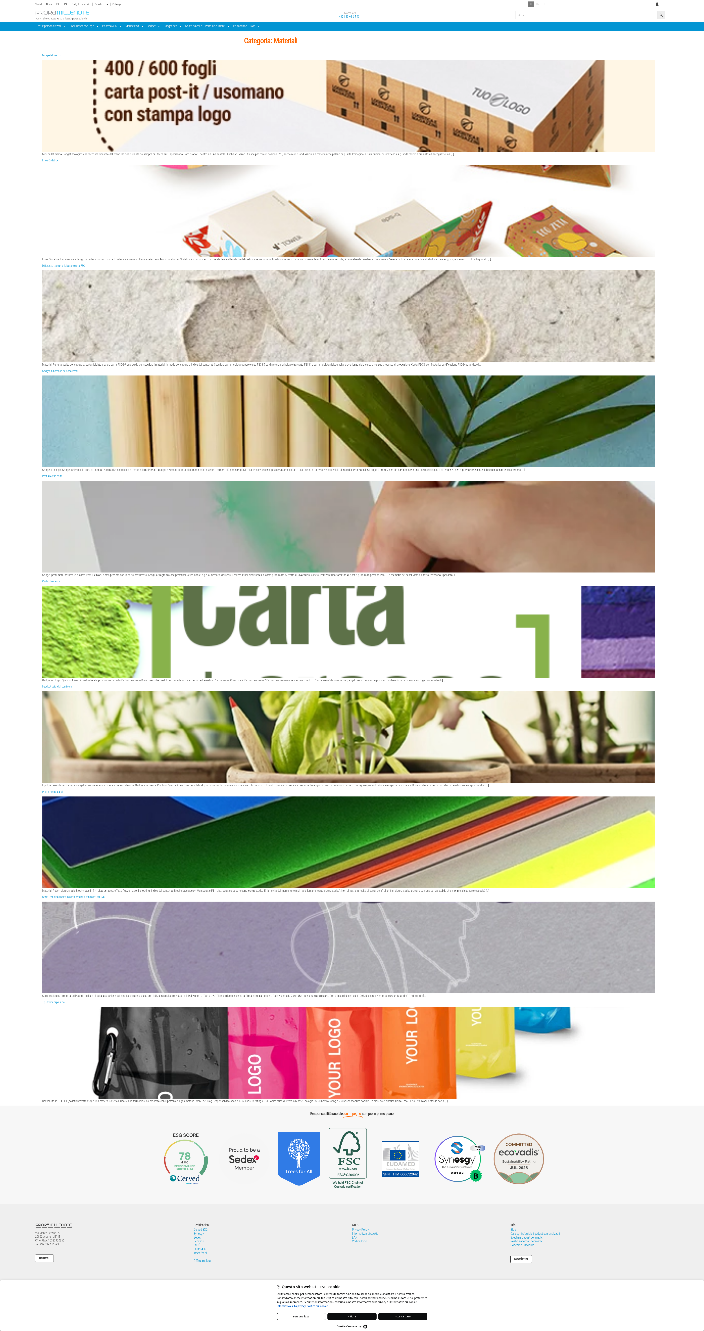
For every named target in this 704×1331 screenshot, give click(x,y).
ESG (58, 4)
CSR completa (202, 1261)
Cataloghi (116, 4)
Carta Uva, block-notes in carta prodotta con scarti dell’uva (73, 897)
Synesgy (199, 1233)
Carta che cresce (51, 581)
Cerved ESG (201, 1229)
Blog (252, 26)
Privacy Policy (360, 1229)
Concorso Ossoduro (522, 1245)
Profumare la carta (52, 476)
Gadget (151, 26)
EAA (354, 1237)
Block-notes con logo (81, 26)
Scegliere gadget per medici (526, 1237)
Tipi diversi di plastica (53, 1002)
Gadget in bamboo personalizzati (60, 371)
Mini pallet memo (51, 55)
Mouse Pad (132, 26)
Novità (49, 4)
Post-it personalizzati (48, 26)
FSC (66, 4)
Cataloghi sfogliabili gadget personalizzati (535, 1233)
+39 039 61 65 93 (349, 16)
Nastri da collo (193, 26)
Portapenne (240, 26)
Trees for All (201, 1253)
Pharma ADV (109, 26)
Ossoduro (99, 4)
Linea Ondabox (50, 160)
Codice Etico (359, 1241)
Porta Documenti (215, 26)
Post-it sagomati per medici (526, 1241)
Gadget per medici (81, 4)
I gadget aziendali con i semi (57, 686)
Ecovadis (199, 1241)
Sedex (197, 1237)
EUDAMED (200, 1249)
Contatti (38, 4)
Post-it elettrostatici (52, 792)
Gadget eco (170, 26)
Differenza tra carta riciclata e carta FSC (63, 265)
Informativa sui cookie (365, 1233)
